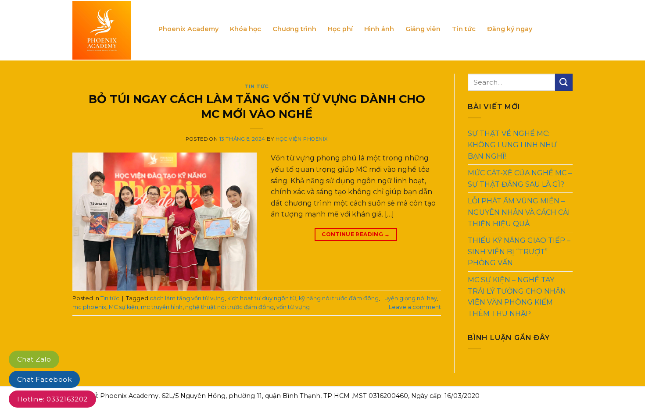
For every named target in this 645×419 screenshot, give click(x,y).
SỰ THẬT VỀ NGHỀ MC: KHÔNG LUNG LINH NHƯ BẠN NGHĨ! (512, 144)
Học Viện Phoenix (302, 139)
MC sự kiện (123, 307)
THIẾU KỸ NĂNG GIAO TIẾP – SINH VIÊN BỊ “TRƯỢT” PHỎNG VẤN (519, 251)
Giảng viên (423, 29)
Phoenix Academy (188, 29)
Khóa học (245, 29)
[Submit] (564, 82)
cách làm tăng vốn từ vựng (187, 298)
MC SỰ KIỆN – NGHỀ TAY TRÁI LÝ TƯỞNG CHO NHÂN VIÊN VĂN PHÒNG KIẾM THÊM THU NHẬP (517, 297)
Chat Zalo (34, 359)
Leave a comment (415, 307)
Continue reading (356, 234)
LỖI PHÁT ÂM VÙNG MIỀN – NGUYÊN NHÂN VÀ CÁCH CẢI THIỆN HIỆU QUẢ (519, 212)
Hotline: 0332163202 (52, 399)
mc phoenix (89, 307)
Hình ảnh (379, 29)
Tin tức (464, 29)
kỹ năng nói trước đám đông (339, 298)
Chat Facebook (44, 379)
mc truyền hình (162, 307)
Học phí (340, 29)
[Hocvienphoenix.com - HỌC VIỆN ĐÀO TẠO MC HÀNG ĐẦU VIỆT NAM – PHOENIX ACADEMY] (108, 30)
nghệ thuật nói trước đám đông (229, 307)
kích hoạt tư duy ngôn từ (261, 298)
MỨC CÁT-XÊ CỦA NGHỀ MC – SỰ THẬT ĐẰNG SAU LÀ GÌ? (520, 178)
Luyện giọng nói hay (409, 298)
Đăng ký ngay (509, 29)
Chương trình (294, 29)
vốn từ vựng (293, 307)
